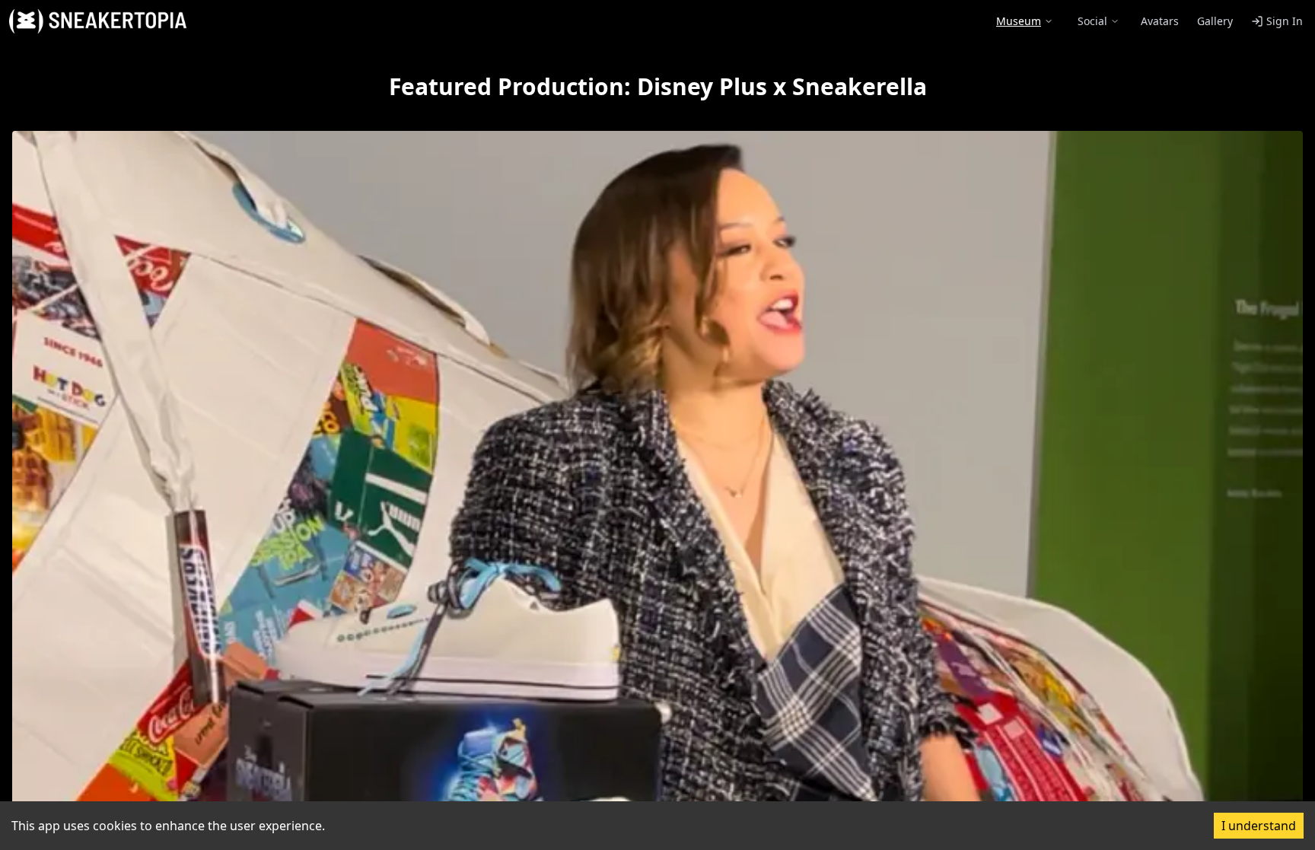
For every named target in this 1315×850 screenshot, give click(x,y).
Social (1092, 21)
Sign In (1284, 21)
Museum (1018, 21)
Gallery (1215, 21)
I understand (1258, 825)
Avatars (1160, 21)
